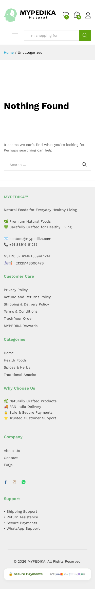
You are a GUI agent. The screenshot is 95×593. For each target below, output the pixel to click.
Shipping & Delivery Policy (26, 304)
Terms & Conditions (20, 311)
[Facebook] (5, 482)
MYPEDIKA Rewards (20, 326)
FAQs (8, 465)
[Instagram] (14, 482)
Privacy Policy (16, 290)
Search (85, 35)
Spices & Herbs (17, 367)
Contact (11, 458)
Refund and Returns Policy (27, 297)
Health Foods (15, 360)
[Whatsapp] (23, 482)
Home (9, 353)
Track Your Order (18, 318)
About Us (12, 451)
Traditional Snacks (20, 375)
